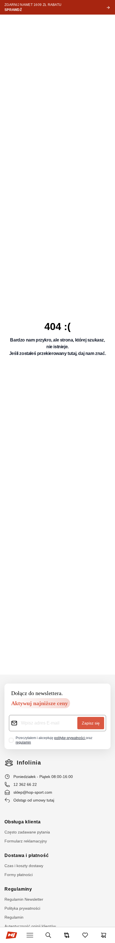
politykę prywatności (70, 738)
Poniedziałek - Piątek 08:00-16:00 (43, 776)
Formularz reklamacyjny (25, 841)
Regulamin (13, 917)
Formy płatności (18, 874)
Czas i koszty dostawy (23, 865)
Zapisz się (91, 723)
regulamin (23, 742)
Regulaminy (18, 889)
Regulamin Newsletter (23, 899)
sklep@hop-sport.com (32, 792)
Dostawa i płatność (26, 855)
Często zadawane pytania (27, 832)
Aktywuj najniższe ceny (39, 703)
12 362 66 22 (25, 784)
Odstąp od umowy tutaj (33, 800)
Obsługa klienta (22, 821)
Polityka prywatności (22, 908)
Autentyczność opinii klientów (30, 926)
